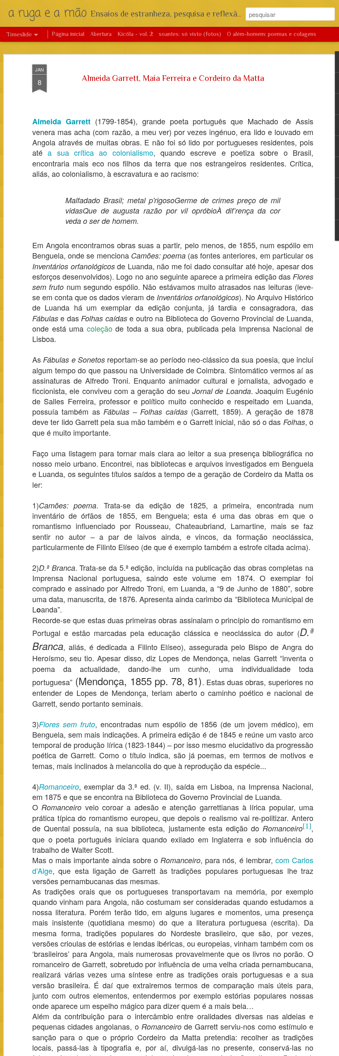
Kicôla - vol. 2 (135, 34)
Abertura (101, 34)
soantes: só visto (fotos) (190, 34)
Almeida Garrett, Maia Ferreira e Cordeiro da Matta (173, 78)
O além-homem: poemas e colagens (271, 34)
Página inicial (68, 34)
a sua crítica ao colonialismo (100, 152)
